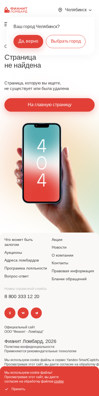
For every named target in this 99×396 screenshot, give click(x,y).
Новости (59, 247)
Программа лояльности (25, 268)
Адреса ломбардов (21, 260)
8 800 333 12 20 (21, 296)
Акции (57, 239)
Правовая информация (73, 271)
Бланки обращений (69, 279)
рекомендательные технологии (51, 351)
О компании (62, 255)
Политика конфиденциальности (29, 347)
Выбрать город (66, 41)
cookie (59, 381)
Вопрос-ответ (16, 276)
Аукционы (13, 252)
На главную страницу (50, 104)
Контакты (60, 263)
